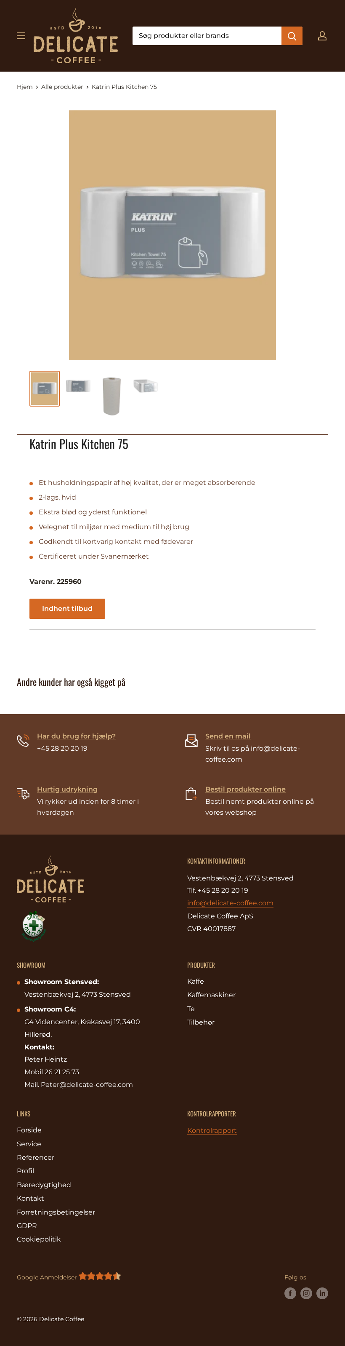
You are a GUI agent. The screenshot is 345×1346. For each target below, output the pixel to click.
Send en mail (228, 736)
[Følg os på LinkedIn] (322, 1293)
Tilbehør (201, 1022)
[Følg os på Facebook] (290, 1293)
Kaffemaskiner (211, 995)
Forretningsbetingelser (56, 1212)
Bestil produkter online (245, 789)
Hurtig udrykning (67, 789)
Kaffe (195, 981)
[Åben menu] (21, 35)
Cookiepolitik (39, 1239)
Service (29, 1144)
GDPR (27, 1226)
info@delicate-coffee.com (230, 903)
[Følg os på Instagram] (306, 1293)
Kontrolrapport (212, 1131)
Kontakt (30, 1198)
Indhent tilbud (67, 609)
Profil (25, 1171)
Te (191, 1009)
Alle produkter (62, 87)
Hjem (25, 87)
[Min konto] (322, 35)
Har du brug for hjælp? (76, 736)
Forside (29, 1130)
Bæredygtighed (44, 1185)
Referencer (35, 1157)
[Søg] (292, 36)
